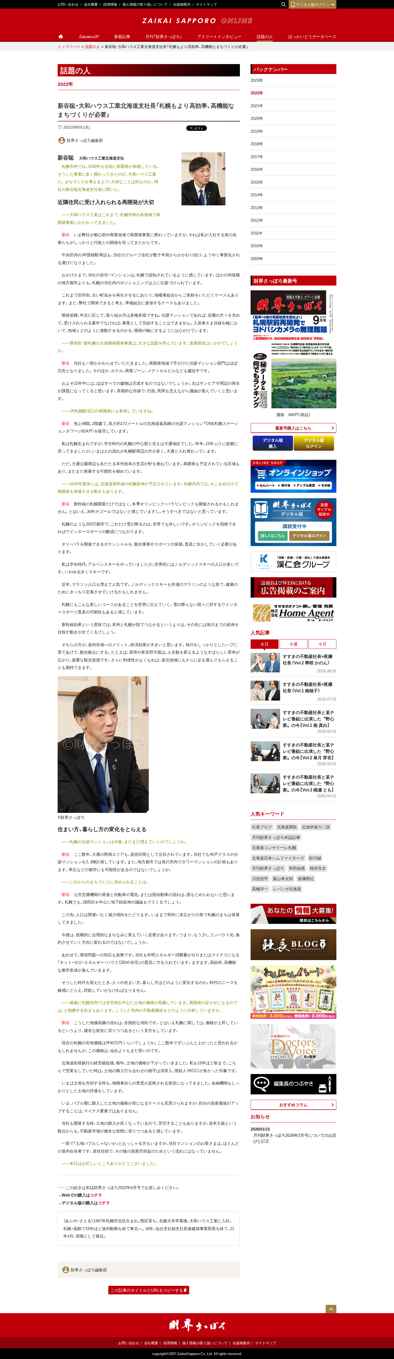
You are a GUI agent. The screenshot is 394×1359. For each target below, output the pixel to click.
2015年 (257, 182)
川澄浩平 (260, 879)
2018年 (257, 144)
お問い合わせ (68, 4)
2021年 (257, 106)
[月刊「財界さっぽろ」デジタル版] (272, 536)
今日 (265, 644)
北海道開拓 (287, 827)
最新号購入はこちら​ (293, 428)
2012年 (257, 220)
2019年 (257, 131)
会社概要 (91, 4)
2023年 (257, 80)
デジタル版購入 (273, 443)
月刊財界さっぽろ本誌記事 (276, 837)
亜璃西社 (306, 879)
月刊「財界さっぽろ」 (164, 36)
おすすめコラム (293, 1105)
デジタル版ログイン (313, 4)
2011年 (257, 233)
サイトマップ (206, 4)
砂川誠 (315, 858)
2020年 (257, 118)
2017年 (257, 157)
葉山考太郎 (283, 879)
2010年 (257, 246)
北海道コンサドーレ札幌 (274, 847)
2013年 (257, 207)
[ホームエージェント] (293, 613)
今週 (293, 644)
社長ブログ (262, 827)
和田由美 (297, 868)
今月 (322, 644)
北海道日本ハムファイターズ (278, 858)
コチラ (96, 1195)
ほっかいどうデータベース (312, 36)
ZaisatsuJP (89, 36)
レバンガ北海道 (287, 889)
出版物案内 (182, 4)
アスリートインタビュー (219, 36)
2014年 (257, 195)
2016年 (257, 169)
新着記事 (122, 36)
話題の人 (265, 36)
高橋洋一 (260, 889)
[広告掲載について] (293, 587)
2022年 (257, 93)
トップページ (69, 46)
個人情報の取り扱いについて (145, 4)
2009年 (257, 258)
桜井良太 (318, 868)
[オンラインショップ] (293, 476)
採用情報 (110, 4)
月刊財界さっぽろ (268, 868)
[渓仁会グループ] (293, 561)
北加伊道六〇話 (316, 827)
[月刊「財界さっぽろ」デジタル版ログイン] (309, 536)
